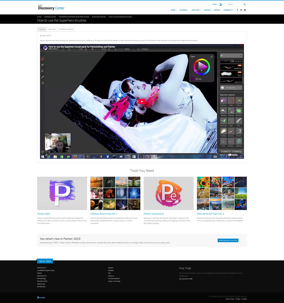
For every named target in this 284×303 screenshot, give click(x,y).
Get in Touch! (45, 261)
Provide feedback (114, 278)
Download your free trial (228, 240)
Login (214, 4)
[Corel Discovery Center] (51, 7)
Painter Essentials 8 (154, 213)
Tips (109, 273)
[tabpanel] (142, 96)
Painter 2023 (43, 213)
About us (111, 276)
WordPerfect (41, 287)
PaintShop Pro (42, 276)
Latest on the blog (114, 281)
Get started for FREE (185, 279)
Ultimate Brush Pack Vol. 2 (210, 213)
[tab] (41, 29)
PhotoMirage (41, 278)
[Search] (244, 4)
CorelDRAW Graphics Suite (45, 270)
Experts (110, 268)
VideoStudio (41, 284)
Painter (39, 273)
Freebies (111, 270)
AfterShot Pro (41, 268)
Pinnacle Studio (42, 281)
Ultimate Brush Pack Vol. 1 (103, 213)
